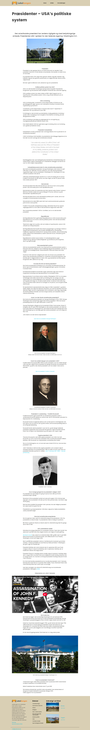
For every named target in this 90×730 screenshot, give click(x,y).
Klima (34, 707)
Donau (62, 706)
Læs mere (63, 708)
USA (34, 719)
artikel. (38, 569)
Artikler (52, 3)
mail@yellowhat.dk (16, 729)
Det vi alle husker (37, 711)
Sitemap (14, 722)
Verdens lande (36, 721)
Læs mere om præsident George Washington (45, 318)
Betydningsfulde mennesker (37, 714)
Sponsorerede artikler (17, 724)
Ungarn (63, 717)
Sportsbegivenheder (38, 723)
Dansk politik (36, 717)
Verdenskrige (36, 703)
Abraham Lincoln (27, 535)
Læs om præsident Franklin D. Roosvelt (45, 371)
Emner (45, 3)
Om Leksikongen (61, 3)
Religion (35, 709)
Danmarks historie (37, 705)
